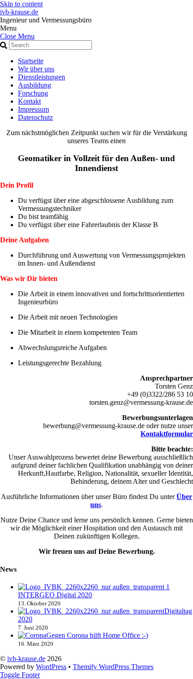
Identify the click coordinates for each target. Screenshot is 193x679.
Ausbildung (34, 85)
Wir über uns (36, 69)
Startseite (31, 61)
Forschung (33, 93)
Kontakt (29, 101)
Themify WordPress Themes (113, 666)
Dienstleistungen (41, 77)
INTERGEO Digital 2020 (55, 595)
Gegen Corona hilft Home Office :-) (97, 635)
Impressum (33, 109)
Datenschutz (35, 117)
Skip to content (21, 4)
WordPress (51, 666)
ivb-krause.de (26, 658)
